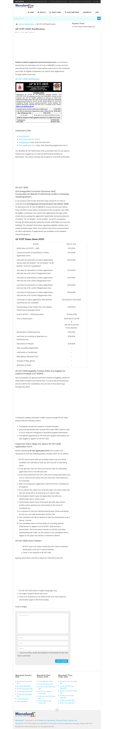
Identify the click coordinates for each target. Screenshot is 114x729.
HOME (31, 12)
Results (43, 12)
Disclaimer (51, 720)
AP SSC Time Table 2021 (67, 703)
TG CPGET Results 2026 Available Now (83, 27)
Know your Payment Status (29, 139)
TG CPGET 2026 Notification (50, 1)
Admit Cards (56, 12)
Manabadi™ (19, 720)
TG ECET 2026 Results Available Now (72, 1)
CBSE (97, 12)
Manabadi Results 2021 (24, 686)
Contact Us (72, 720)
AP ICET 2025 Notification (27, 79)
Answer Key (87, 12)
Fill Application (24, 142)
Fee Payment (24, 136)
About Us (42, 720)
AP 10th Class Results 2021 (25, 689)
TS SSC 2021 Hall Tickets (45, 681)
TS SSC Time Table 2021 (67, 700)
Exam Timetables (73, 12)
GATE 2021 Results (22, 702)
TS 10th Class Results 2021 (25, 691)
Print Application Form (27, 145)
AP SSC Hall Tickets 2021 (45, 684)
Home (20, 24)
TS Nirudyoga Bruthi (23, 699)
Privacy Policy (61, 720)
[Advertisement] (43, 47)
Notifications (29, 24)
